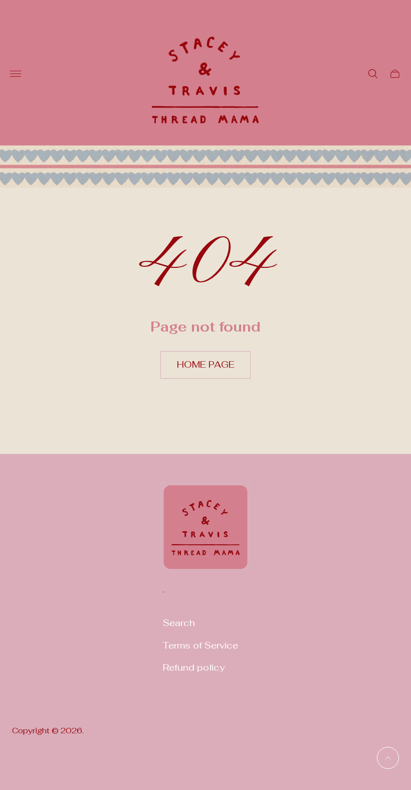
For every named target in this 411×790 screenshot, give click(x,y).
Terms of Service (200, 645)
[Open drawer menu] (16, 74)
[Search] (373, 74)
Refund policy (194, 667)
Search (179, 622)
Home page (206, 364)
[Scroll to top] (388, 758)
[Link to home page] (205, 533)
